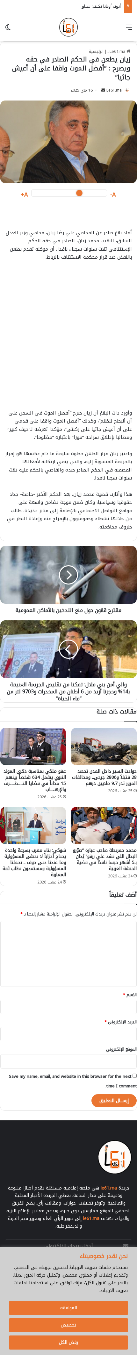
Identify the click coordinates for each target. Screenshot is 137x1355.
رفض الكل (68, 1342)
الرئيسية (96, 51)
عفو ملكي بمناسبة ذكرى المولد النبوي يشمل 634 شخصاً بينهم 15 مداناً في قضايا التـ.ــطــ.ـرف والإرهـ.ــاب (35, 780)
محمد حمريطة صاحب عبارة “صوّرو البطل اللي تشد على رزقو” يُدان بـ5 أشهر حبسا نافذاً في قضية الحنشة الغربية (105, 859)
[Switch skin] (8, 29)
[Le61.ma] (68, 27)
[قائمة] (129, 29)
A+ (24, 195)
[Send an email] (103, 90)
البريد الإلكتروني (121, 1022)
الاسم (130, 995)
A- (113, 195)
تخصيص (68, 1325)
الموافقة (68, 1307)
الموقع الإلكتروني (121, 1049)
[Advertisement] (68, 338)
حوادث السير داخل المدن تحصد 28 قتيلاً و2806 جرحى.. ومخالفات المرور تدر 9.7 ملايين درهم (104, 777)
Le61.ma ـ (117, 51)
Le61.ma (114, 90)
